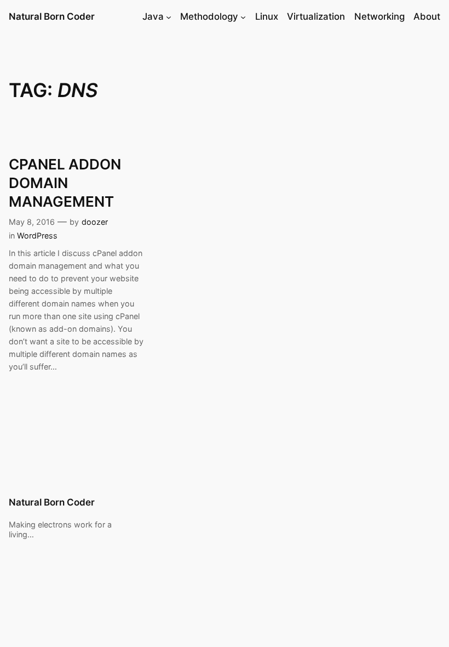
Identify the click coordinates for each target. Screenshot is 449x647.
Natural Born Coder (52, 16)
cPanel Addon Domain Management (65, 183)
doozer (95, 221)
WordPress (37, 235)
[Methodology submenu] (243, 17)
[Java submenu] (168, 17)
